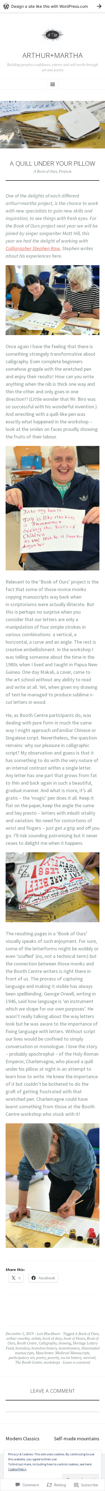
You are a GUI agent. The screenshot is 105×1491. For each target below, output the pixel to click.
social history (71, 1357)
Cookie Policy (17, 1469)
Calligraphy (48, 1343)
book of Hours (74, 1338)
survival (89, 1357)
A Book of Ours (45, 171)
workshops (52, 1362)
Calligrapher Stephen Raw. (33, 248)
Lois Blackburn (48, 1333)
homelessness (69, 1348)
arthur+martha (52, 55)
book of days (52, 1338)
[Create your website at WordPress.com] (52, 6)
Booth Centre (27, 1343)
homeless (22, 1348)
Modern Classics (22, 1438)
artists (36, 1338)
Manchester (44, 1352)
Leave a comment (76, 1362)
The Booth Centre (28, 1362)
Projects (65, 171)
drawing (65, 1343)
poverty (53, 1357)
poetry (41, 1357)
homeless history (44, 1348)
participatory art (21, 1357)
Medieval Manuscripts (72, 1352)
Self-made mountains (76, 1438)
